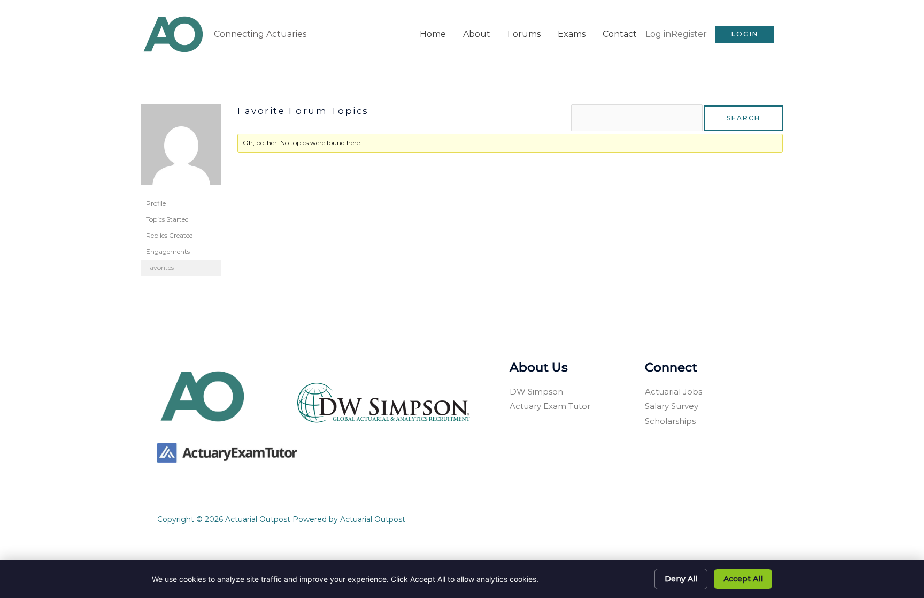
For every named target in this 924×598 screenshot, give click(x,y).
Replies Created (169, 235)
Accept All (743, 579)
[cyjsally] (181, 149)
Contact (620, 34)
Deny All (681, 579)
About (476, 34)
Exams (572, 34)
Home (433, 34)
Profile (156, 203)
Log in (658, 34)
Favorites (160, 267)
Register (689, 34)
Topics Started (167, 219)
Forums (524, 34)
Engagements (168, 251)
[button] (744, 34)
